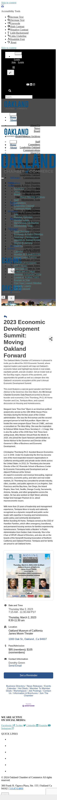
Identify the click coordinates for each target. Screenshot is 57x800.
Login (17, 59)
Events (11, 248)
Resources (13, 260)
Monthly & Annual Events (27, 240)
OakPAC (35, 224)
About (13, 120)
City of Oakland (22, 288)
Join (14, 62)
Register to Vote (22, 280)
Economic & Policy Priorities (28, 234)
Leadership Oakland (24, 205)
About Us (19, 188)
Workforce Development (26, 237)
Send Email (15, 665)
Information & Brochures (25, 693)
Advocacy (15, 177)
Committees (20, 202)
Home (11, 182)
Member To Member (32, 745)
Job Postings (34, 691)
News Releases (34, 686)
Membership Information (26, 222)
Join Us (32, 764)
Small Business (21, 231)
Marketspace (20, 691)
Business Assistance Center (27, 274)
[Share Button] (50, 338)
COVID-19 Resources (25, 263)
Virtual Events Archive (25, 257)
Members (15, 183)
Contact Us (32, 771)
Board (37, 131)
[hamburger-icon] (18, 53)
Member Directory (23, 217)
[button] (2, 5)
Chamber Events (31, 739)
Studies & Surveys (23, 242)
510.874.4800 (16, 788)
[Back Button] (5, 317)
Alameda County (22, 285)
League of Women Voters (26, 277)
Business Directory (15, 686)
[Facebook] (34, 84)
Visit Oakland (21, 268)
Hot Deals (23, 688)
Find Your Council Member (27, 283)
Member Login (21, 220)
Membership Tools (30, 199)
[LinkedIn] (27, 84)
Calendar (18, 251)
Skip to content (8, 2)
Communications (31, 177)
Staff (16, 200)
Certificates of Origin (24, 271)
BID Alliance (20, 265)
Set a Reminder (28, 675)
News (17, 191)
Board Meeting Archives (32, 197)
